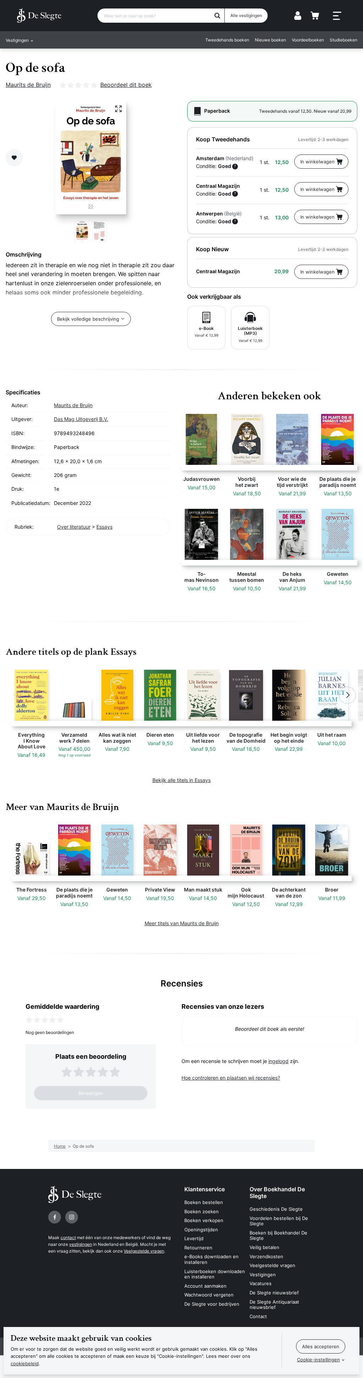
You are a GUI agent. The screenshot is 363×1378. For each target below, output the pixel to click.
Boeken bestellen (203, 1202)
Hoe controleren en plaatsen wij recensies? (231, 1078)
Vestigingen (263, 1274)
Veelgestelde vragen (144, 1251)
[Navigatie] (337, 16)
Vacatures (261, 1283)
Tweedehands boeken (227, 40)
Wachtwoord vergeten (209, 1295)
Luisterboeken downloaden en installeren (214, 1274)
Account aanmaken (205, 1286)
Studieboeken (343, 40)
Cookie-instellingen (318, 1359)
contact (68, 1237)
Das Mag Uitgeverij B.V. (81, 419)
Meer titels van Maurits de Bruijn (182, 923)
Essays (104, 527)
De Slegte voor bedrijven (211, 1304)
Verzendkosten (266, 1256)
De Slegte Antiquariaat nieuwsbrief (274, 1304)
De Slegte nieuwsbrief (274, 1292)
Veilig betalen (264, 1247)
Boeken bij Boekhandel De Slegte (278, 1235)
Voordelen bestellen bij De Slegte (279, 1221)
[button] (15, 695)
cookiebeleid (25, 1363)
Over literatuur (73, 527)
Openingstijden (201, 1229)
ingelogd (278, 1061)
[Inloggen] (297, 15)
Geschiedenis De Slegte (276, 1209)
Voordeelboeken (308, 40)
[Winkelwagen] (314, 15)
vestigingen (80, 1244)
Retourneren (198, 1247)
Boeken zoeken (201, 1211)
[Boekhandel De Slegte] (39, 16)
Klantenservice (204, 1189)
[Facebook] (54, 1217)
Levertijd (193, 1238)
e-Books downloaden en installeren (211, 1259)
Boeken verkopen (203, 1220)
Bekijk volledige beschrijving (88, 319)
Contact (258, 1316)
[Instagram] (71, 1217)
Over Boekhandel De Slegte (277, 1192)
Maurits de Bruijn (28, 84)
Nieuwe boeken (270, 40)
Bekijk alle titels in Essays (181, 780)
